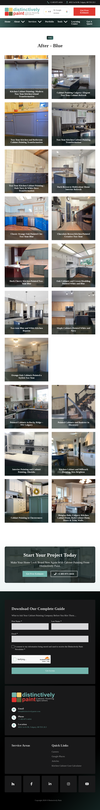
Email (15, 634)
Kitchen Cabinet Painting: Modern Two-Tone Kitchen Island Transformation (26, 94)
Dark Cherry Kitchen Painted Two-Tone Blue (26, 282)
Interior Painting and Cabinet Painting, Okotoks (26, 470)
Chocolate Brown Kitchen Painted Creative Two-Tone (73, 235)
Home (7, 21)
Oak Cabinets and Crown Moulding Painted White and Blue (73, 282)
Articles (55, 761)
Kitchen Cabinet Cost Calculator (67, 766)
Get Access (50, 671)
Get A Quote (89, 22)
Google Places (58, 756)
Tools (60, 21)
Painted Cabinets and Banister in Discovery (73, 423)
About (17, 21)
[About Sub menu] (23, 22)
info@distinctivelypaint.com (29, 711)
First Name (17, 621)
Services (32, 21)
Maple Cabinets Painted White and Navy (73, 329)
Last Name (56, 621)
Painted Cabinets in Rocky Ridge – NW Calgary (26, 423)
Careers (55, 752)
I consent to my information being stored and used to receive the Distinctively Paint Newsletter (49, 648)
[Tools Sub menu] (66, 22)
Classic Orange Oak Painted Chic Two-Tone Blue (27, 235)
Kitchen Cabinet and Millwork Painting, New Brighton (73, 470)
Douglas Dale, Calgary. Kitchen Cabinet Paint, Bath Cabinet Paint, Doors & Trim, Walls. (73, 518)
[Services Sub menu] (40, 22)
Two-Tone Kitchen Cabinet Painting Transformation (73, 141)
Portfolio (49, 21)
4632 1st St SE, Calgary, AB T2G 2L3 (32, 727)
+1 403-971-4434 (66, 574)
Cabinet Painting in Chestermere (26, 518)
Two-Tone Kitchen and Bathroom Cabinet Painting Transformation (27, 141)
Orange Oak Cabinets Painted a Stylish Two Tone (26, 376)
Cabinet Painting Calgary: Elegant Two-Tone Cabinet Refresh (73, 93)
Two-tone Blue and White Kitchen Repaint (26, 329)
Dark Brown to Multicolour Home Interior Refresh (73, 188)
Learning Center (75, 22)
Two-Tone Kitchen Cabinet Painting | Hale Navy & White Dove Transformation (26, 188)
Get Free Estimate (84, 11)
